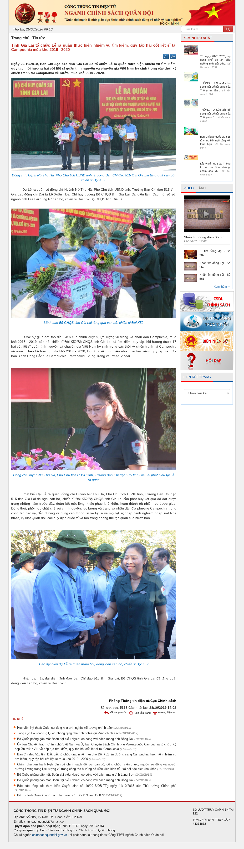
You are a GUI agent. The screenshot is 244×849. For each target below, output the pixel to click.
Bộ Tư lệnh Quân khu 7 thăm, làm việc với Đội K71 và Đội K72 (69, 795)
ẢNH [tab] (202, 188)
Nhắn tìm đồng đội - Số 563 (204, 237)
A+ (173, 56)
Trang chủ (20, 38)
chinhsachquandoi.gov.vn (49, 835)
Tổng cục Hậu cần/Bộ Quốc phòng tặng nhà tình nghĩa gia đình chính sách (77, 733)
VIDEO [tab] (188, 188)
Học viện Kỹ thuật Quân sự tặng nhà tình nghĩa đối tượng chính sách (74, 727)
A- (165, 56)
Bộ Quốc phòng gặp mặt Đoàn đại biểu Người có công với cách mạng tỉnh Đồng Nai (84, 739)
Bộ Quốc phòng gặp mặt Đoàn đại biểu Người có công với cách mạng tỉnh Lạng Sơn (84, 774)
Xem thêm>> (222, 286)
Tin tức (38, 38)
